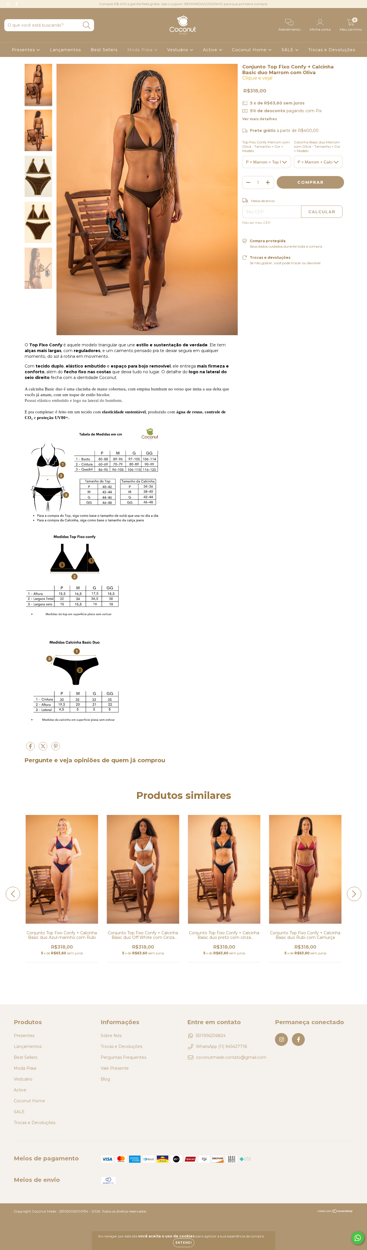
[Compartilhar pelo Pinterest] (55, 748)
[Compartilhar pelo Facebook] (31, 748)
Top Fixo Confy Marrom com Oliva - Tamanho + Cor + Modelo (266, 146)
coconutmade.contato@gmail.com (231, 1057)
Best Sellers (104, 49)
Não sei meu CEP (256, 222)
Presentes (24, 49)
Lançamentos (65, 49)
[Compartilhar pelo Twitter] (43, 748)
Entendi (183, 1243)
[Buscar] (86, 25)
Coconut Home (250, 49)
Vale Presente (115, 1068)
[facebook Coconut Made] (16, 4)
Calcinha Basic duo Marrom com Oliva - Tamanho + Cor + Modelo (317, 146)
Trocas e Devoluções (331, 49)
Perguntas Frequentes (123, 1057)
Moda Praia (140, 49)
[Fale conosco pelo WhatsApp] (357, 1237)
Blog (105, 1079)
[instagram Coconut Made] (8, 4)
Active (211, 49)
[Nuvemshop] (335, 1212)
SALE (288, 49)
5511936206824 (211, 1035)
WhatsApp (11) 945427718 (221, 1046)
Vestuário (178, 49)
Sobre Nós (111, 1035)
